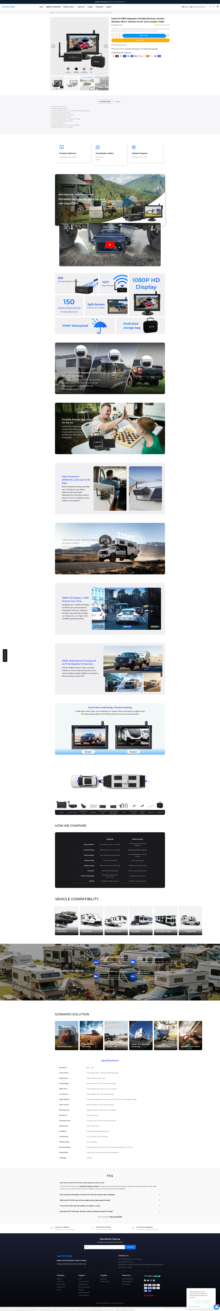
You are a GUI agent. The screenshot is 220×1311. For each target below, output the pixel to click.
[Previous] (53, 46)
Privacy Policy (61, 1287)
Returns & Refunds (84, 1287)
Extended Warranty (84, 1292)
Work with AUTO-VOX (139, 157)
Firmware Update (127, 1281)
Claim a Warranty (84, 1295)
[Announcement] (110, 2)
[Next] (105, 46)
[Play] (110, 245)
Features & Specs (105, 101)
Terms (59, 1290)
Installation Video (105, 153)
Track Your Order (84, 1281)
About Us (59, 1279)
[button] (194, 6)
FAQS (80, 1279)
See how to (99, 157)
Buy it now (140, 40)
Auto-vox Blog (61, 1284)
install (98, 159)
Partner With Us (105, 1281)
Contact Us (60, 1281)
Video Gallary (126, 1284)
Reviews (117, 101)
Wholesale (103, 1279)
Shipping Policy (83, 1284)
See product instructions (68, 157)
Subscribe (130, 1247)
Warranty (81, 1290)
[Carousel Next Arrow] (162, 920)
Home (52, 12)
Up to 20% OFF (5, 655)
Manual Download (127, 1279)
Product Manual (67, 153)
